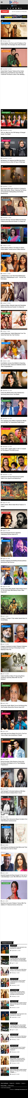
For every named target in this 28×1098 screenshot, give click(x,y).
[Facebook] (10, 8)
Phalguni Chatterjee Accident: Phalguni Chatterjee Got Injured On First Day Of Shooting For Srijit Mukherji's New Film (14, 648)
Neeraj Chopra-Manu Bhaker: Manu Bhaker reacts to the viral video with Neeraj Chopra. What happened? (14, 590)
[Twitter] (13, 8)
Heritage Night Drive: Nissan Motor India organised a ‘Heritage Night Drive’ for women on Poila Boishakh (18, 959)
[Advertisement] (14, 92)
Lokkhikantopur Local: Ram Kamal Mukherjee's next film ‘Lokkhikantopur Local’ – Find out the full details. (13, 277)
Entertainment (6, 23)
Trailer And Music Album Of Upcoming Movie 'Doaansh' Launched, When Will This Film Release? (12, 677)
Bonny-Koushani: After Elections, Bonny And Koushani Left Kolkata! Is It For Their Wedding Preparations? (13, 763)
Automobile (13, 956)
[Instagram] (16, 8)
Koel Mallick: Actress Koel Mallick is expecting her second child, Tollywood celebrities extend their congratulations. (13, 364)
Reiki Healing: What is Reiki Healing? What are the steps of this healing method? (18, 1004)
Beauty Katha (14, 978)
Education (13, 945)
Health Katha (14, 967)
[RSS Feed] (7, 8)
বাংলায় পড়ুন (15, 5)
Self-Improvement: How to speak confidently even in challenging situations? (17, 982)
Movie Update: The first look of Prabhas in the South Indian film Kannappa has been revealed (17, 993)
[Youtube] (19, 8)
